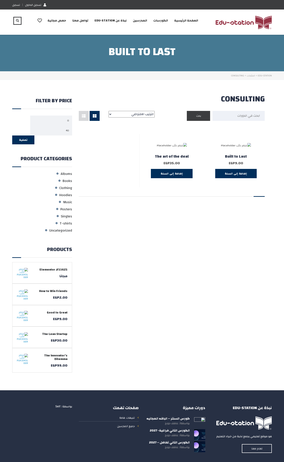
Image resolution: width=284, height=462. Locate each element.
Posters (66, 209)
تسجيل (16, 5)
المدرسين (140, 20)
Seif (57, 406)
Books (67, 180)
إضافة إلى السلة (236, 173)
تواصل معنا (80, 20)
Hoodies (65, 195)
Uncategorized (60, 230)
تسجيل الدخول (33, 4)
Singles (66, 216)
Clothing (65, 188)
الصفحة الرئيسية (186, 20)
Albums (66, 173)
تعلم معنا (256, 448)
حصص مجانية (56, 20)
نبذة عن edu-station (111, 20)
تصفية (23, 139)
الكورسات (160, 20)
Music (67, 202)
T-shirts (66, 223)
